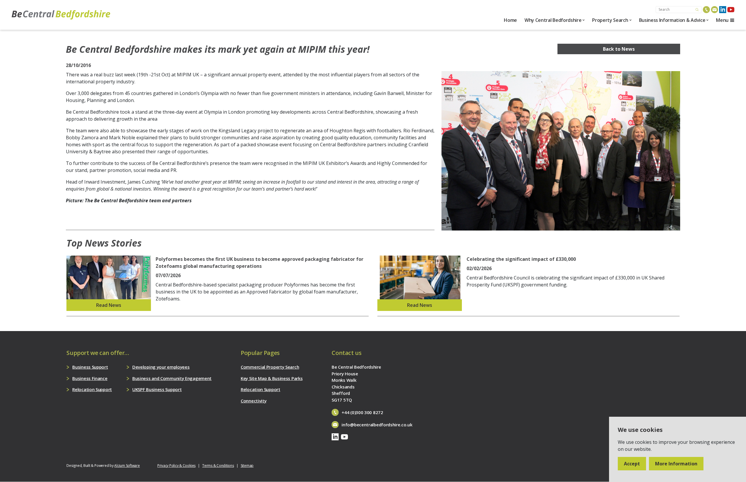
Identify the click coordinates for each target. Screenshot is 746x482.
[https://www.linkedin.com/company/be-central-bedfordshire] (722, 9)
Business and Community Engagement (172, 378)
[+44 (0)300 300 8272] (706, 9)
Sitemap (247, 465)
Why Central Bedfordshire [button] (553, 20)
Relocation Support (92, 389)
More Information (676, 463)
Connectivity (253, 401)
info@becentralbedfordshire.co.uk (377, 425)
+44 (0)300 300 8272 (362, 412)
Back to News (619, 49)
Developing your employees (161, 367)
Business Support (90, 367)
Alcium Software (127, 465)
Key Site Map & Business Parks (271, 378)
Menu (722, 20)
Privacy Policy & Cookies (176, 465)
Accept (632, 463)
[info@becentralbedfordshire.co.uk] (714, 9)
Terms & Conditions (218, 465)
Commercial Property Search (270, 367)
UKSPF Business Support (157, 389)
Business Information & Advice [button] (672, 20)
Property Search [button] (610, 20)
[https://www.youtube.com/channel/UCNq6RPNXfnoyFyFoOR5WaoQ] (730, 9)
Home (510, 20)
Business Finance (89, 378)
